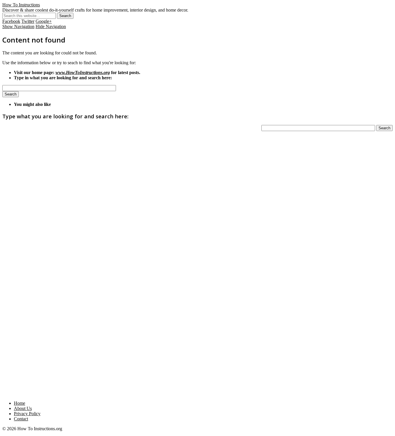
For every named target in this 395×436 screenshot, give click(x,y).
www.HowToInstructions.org (83, 72)
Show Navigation (18, 26)
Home (19, 403)
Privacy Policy (27, 413)
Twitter (27, 21)
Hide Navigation (51, 26)
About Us (23, 408)
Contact (21, 418)
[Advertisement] (197, 308)
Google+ (44, 21)
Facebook (11, 21)
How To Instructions (21, 4)
